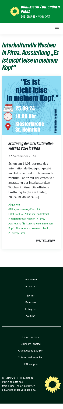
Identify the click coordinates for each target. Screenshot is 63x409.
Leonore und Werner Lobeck (32, 228)
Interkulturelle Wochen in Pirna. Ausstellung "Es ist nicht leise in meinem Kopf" (30, 223)
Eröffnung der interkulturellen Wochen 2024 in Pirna (31, 146)
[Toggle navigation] (57, 29)
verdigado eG (28, 389)
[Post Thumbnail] (31, 105)
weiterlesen (45, 241)
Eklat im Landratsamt (37, 214)
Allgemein (14, 204)
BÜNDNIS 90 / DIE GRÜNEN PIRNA (40, 9)
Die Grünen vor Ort (35, 16)
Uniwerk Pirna (17, 233)
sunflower (29, 386)
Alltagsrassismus (19, 209)
